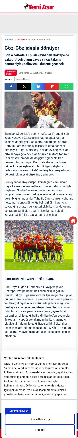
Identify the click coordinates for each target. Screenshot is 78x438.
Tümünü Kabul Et (18, 410)
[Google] (22, 79)
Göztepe (21, 39)
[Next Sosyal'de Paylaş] (38, 86)
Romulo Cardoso (15, 146)
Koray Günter (42, 186)
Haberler (9, 39)
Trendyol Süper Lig (16, 134)
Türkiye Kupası (22, 295)
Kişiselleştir (37, 419)
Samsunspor (54, 190)
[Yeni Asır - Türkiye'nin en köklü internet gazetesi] (39, 6)
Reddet (39, 429)
